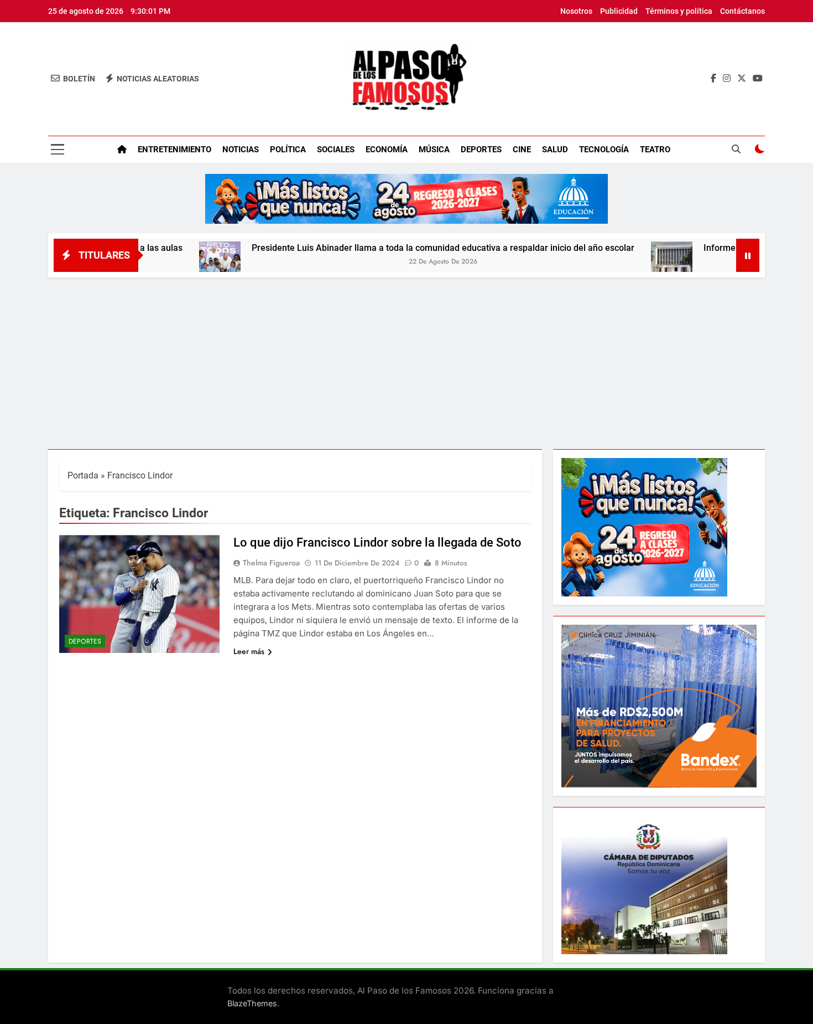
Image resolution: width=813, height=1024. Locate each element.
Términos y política (678, 11)
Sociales (336, 150)
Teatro (655, 150)
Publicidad (619, 11)
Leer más (248, 651)
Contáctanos (742, 11)
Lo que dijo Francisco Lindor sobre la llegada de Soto (377, 542)
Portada (82, 475)
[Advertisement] (406, 360)
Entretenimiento (174, 150)
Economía (387, 150)
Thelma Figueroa (271, 562)
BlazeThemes (252, 1003)
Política (288, 150)
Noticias (240, 150)
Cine (522, 150)
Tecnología (604, 150)
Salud (555, 150)
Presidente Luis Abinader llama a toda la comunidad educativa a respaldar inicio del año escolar (401, 248)
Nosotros (576, 11)
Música (434, 150)
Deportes (481, 150)
